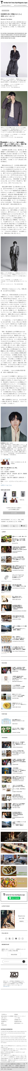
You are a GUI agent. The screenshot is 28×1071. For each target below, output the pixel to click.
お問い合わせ (3, 1017)
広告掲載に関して (4, 1019)
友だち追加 (14, 512)
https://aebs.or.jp (6, 986)
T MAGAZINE (4, 1025)
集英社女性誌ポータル (18, 1023)
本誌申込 (22, 921)
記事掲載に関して (17, 1019)
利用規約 (16, 1014)
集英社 (2, 1023)
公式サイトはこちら (6, 485)
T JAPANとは (4, 1014)
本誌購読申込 (3, 1021)
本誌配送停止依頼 (17, 1021)
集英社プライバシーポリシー (20, 1016)
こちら (21, 985)
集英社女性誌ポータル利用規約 (7, 1016)
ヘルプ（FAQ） (17, 1017)
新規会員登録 (14, 954)
